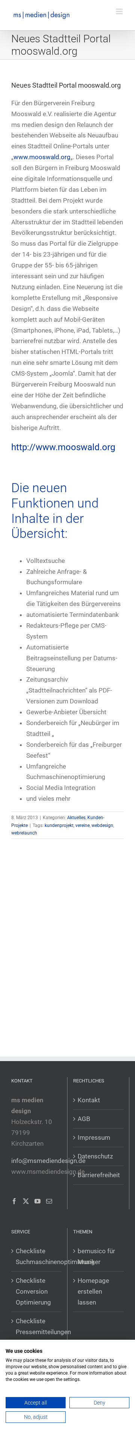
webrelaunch (24, 833)
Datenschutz (95, 1156)
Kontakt (89, 1100)
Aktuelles (76, 817)
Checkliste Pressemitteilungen (37, 1326)
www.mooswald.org (42, 157)
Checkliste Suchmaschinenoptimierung (37, 1256)
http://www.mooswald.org (63, 447)
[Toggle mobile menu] (120, 11)
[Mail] (49, 1201)
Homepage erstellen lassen (93, 1291)
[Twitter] (26, 1201)
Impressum (94, 1137)
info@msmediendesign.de (48, 1160)
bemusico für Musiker (96, 1256)
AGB (84, 1119)
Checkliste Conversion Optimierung (33, 1291)
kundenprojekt (59, 825)
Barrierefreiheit (99, 1175)
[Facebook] (14, 1201)
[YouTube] (37, 1201)
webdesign (102, 825)
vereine (82, 825)
